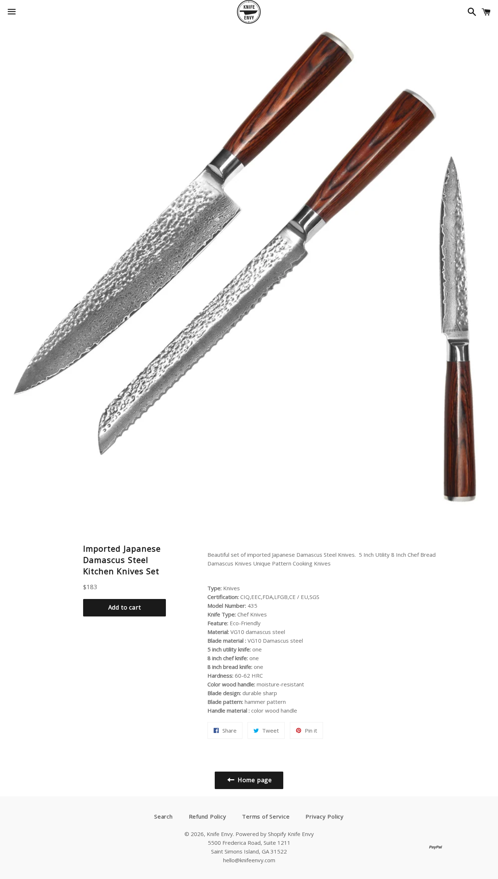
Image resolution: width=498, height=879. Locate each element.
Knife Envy (220, 833)
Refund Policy (207, 816)
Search (163, 816)
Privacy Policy (325, 816)
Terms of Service (265, 816)
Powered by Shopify (261, 833)
